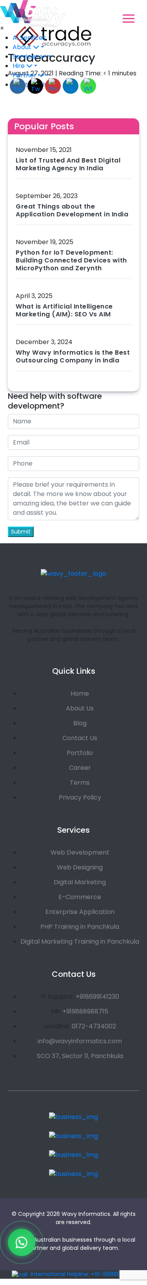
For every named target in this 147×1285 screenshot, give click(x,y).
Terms (80, 782)
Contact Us (79, 738)
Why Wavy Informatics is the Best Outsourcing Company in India (73, 356)
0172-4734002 (94, 1026)
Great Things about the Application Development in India (72, 210)
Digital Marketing (80, 882)
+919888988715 (85, 1011)
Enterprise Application (79, 911)
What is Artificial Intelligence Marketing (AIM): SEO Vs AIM (64, 310)
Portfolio (80, 752)
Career (80, 767)
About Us (80, 708)
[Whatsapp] (21, 1243)
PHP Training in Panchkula (79, 926)
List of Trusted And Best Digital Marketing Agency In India (68, 164)
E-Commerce (79, 896)
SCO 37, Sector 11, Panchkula (80, 1055)
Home (80, 693)
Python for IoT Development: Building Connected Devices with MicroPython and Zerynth (71, 260)
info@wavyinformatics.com (80, 1041)
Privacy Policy (80, 797)
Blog (80, 723)
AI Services (29, 37)
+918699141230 (97, 996)
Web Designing (80, 867)
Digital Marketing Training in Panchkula (79, 941)
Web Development (80, 852)
